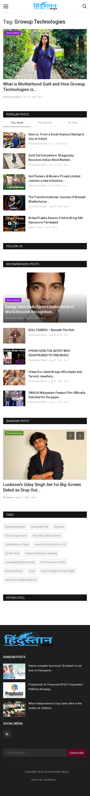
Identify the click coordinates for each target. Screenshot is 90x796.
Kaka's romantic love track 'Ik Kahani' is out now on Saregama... (54, 668)
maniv (32, 227)
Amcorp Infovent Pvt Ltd (50, 544)
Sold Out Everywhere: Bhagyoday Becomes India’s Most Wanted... (51, 158)
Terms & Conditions (43, 779)
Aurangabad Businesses (20, 562)
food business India (53, 562)
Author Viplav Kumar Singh (57, 571)
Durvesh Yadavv (37, 185)
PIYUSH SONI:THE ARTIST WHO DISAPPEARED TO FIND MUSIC (49, 353)
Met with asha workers (47, 535)
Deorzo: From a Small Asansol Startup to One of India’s (56, 136)
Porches (59, 527)
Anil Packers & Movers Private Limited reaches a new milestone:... (54, 178)
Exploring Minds (15, 527)
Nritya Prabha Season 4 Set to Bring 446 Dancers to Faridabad (55, 220)
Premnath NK (39, 527)
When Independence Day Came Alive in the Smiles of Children (55, 706)
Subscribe (77, 753)
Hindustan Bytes (12, 96)
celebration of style (17, 544)
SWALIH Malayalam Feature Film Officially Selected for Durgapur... (56, 395)
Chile (32, 571)
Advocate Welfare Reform (21, 580)
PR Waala (8, 497)
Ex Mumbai (12, 553)
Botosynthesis (14, 571)
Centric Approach (16, 535)
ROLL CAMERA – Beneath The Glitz (51, 330)
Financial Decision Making (41, 553)
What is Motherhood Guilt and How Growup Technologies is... (44, 86)
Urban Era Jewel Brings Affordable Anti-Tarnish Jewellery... (55, 374)
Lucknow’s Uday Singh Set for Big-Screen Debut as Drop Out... (42, 487)
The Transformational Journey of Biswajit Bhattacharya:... (56, 199)
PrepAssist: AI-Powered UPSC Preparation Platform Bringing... (55, 687)
